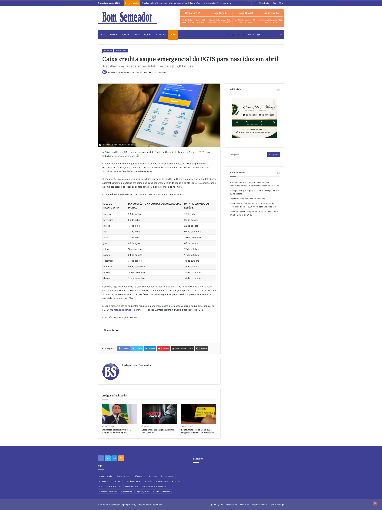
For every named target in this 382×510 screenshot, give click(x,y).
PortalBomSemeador (161, 491)
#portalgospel (143, 491)
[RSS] (228, 34)
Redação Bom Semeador (118, 72)
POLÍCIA (125, 34)
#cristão (148, 481)
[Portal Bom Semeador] (127, 18)
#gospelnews (162, 481)
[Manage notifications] (375, 503)
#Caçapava (140, 476)
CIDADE (113, 34)
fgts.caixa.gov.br (122, 309)
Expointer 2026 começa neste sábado (247, 198)
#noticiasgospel (131, 486)
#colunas (153, 476)
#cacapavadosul (124, 476)
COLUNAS (161, 34)
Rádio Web (278, 3)
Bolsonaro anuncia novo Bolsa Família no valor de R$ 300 (116, 431)
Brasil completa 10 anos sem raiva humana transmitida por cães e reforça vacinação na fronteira (186, 3)
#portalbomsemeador (108, 491)
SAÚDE (137, 34)
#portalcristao (127, 491)
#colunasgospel (167, 476)
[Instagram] (233, 34)
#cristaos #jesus (134, 481)
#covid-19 (119, 481)
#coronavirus (104, 481)
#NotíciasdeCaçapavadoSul (154, 486)
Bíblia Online (264, 3)
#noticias (176, 481)
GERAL (173, 34)
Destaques (108, 51)
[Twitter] (238, 34)
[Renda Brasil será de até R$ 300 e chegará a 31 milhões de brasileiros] (198, 414)
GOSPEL (148, 34)
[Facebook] (243, 34)
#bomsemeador (105, 476)
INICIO (103, 34)
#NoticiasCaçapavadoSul (110, 486)
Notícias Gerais (121, 51)
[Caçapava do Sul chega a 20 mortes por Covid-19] (159, 414)
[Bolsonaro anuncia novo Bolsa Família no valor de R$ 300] (119, 414)
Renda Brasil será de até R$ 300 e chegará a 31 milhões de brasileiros (197, 431)
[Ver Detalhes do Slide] (232, 18)
